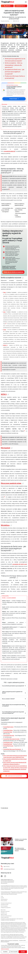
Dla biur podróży (4, 900)
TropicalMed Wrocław (8, 735)
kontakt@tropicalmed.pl (9, 869)
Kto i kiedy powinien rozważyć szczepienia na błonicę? (20, 849)
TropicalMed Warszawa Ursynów (11, 739)
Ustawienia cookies (22, 940)
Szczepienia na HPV (4, 904)
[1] (9, 189)
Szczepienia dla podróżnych (6, 903)
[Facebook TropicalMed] (2, 876)
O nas (2, 896)
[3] (24, 430)
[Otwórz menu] (25, 2)
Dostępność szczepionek (6, 907)
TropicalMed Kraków (8, 726)
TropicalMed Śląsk (7, 732)
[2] (5, 323)
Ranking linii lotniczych (5, 911)
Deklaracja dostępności (5, 941)
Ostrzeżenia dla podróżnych (6, 915)
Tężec (4, 292)
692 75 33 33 (6, 866)
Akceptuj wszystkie (23, 952)
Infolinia (8, 6)
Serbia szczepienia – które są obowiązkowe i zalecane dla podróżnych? (13, 65)
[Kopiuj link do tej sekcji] (24, 133)
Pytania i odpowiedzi (5, 917)
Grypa (4, 329)
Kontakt (2, 897)
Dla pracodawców (4, 899)
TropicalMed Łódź (7, 744)
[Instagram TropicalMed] (5, 876)
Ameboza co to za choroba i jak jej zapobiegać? (21, 839)
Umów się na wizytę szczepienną (13, 272)
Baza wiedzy (3, 909)
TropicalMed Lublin (8, 742)
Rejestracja (21, 6)
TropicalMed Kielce (8, 730)
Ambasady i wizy (4, 912)
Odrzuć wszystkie (14, 951)
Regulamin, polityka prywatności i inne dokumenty (9, 940)
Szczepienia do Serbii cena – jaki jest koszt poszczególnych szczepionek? (14, 72)
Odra (4, 312)
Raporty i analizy (4, 914)
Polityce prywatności (5, 948)
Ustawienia (5, 951)
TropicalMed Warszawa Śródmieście (12, 749)
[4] (4, 496)
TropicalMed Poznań (8, 745)
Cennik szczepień (4, 906)
